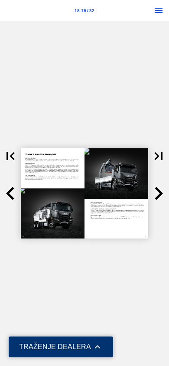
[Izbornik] (158, 10)
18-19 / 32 (84, 10)
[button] (10, 156)
